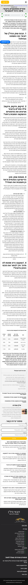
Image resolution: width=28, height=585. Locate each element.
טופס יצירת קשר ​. (22, 389)
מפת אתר (24, 525)
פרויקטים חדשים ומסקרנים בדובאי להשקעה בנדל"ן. (16, 465)
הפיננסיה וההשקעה (20, 543)
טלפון (25, 428)
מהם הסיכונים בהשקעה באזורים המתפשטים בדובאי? (15, 401)
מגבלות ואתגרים (20, 536)
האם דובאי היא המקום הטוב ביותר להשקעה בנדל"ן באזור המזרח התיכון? (15, 442)
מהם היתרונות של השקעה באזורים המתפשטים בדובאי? (15, 397)
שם (26, 423)
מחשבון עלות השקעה (19, 549)
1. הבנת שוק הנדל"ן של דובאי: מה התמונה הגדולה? (14, 375)
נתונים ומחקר (21, 531)
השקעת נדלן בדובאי (22, 571)
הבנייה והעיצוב (21, 546)
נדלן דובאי (24, 574)
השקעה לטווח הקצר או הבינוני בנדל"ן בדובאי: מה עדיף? (15, 561)
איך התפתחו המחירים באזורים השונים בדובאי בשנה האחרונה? (15, 477)
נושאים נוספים (21, 535)
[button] (26, 2)
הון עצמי (25, 432)
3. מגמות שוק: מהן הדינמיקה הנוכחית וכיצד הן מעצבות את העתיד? (15, 382)
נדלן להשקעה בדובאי (21, 565)
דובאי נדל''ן (14, 512)
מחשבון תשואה (20, 551)
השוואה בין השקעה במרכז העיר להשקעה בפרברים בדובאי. (14, 454)
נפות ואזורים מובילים (18, 5)
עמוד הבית (25, 5)
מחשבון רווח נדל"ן (20, 553)
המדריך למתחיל (20, 545)
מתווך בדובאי (24, 568)
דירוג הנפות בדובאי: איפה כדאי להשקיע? (14, 488)
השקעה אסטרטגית (20, 541)
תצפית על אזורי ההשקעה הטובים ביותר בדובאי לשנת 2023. (15, 498)
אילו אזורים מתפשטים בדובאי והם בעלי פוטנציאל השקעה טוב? (14, 393)
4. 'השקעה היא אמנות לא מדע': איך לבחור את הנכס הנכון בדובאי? (14, 385)
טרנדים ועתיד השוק (19, 538)
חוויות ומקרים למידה (19, 540)
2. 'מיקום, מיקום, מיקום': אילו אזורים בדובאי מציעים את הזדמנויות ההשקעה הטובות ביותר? (15, 378)
